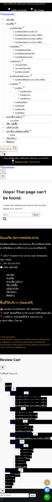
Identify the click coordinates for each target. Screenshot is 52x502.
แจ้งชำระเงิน (12, 127)
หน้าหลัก (10, 20)
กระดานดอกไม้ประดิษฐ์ (22, 68)
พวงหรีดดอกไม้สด (17, 394)
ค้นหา (33, 495)
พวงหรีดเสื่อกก (20, 113)
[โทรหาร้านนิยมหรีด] (47, 482)
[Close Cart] (2, 367)
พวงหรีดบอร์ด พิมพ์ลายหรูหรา (21, 435)
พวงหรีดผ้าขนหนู (25, 91)
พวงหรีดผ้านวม (25, 95)
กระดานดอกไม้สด (21, 65)
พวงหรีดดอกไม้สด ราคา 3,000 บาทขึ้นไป (28, 42)
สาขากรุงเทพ (14, 120)
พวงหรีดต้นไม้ (19, 106)
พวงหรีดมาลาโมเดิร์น (22, 72)
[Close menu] (0, 380)
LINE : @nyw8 (39, 10)
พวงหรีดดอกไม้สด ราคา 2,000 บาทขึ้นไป (28, 38)
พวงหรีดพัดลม (15, 410)
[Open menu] (3, 176)
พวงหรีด (10, 278)
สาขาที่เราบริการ (14, 282)
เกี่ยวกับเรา (11, 138)
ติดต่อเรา (10, 142)
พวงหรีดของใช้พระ (21, 102)
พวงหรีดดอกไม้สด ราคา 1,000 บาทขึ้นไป (28, 35)
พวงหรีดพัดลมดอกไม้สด (23, 50)
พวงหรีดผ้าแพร (25, 98)
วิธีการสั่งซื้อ (12, 124)
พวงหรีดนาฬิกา (20, 109)
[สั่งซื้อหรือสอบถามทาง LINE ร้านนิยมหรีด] (47, 497)
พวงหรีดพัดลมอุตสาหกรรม (24, 57)
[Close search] (2, 491)
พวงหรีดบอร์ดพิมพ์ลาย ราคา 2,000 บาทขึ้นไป (30, 79)
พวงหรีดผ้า (19, 447)
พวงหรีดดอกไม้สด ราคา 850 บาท (26, 31)
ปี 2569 (12, 135)
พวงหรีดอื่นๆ (15, 442)
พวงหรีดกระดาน (16, 423)
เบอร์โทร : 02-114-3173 (19, 10)
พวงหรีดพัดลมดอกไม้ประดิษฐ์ (24, 53)
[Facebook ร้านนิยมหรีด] (47, 490)
